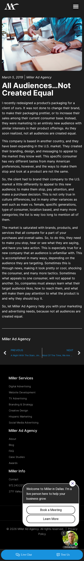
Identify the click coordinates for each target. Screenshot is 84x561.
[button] (75, 6)
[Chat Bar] (42, 555)
